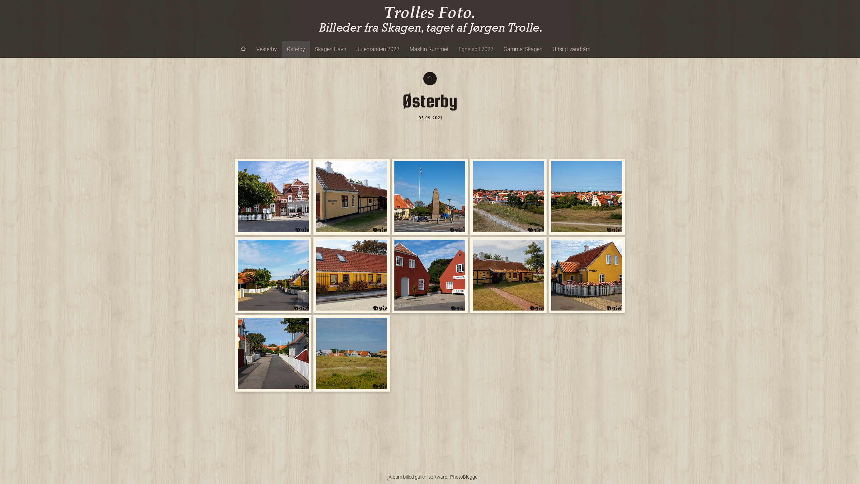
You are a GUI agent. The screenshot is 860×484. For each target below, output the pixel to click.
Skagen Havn (330, 49)
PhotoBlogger (464, 477)
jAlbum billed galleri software (417, 477)
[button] (10, 473)
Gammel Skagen (523, 49)
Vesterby (266, 49)
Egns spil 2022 (476, 49)
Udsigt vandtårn (572, 49)
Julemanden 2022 (377, 49)
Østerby (296, 49)
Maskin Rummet (429, 49)
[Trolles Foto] (430, 20)
